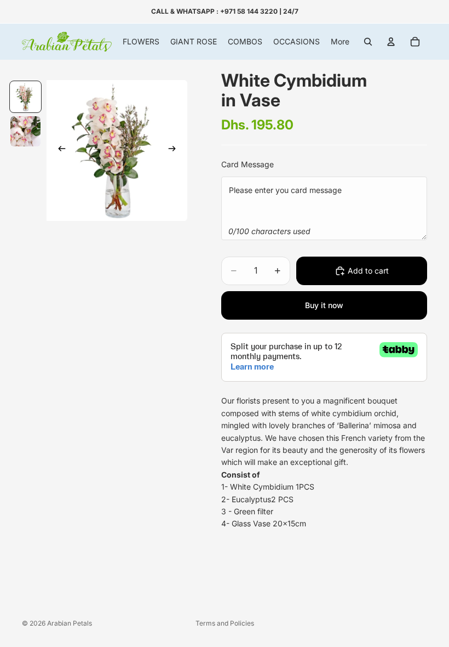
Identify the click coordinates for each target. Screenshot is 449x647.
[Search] (368, 42)
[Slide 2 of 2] (25, 131)
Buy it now (324, 305)
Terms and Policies (224, 623)
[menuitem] (340, 41)
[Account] (391, 42)
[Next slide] (175, 150)
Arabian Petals (69, 623)
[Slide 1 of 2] (25, 97)
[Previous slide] (59, 150)
